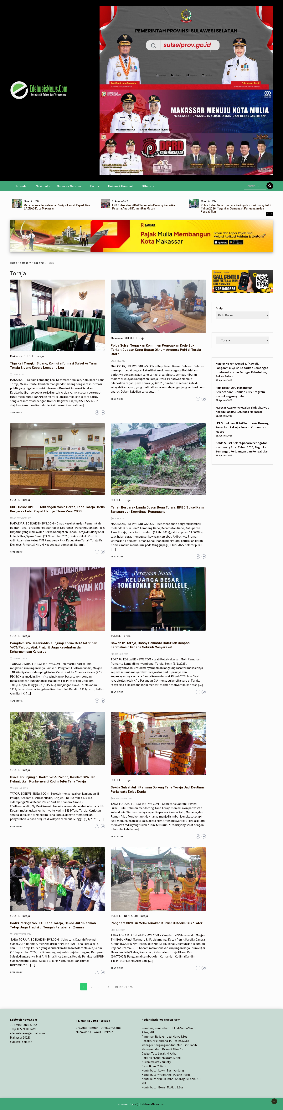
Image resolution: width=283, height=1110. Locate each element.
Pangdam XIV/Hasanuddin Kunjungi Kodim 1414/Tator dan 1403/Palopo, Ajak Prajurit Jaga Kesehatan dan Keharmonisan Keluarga (53, 647)
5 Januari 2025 (20, 788)
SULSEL (29, 356)
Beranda (21, 186)
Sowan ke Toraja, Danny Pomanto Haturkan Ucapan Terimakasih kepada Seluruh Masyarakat (150, 645)
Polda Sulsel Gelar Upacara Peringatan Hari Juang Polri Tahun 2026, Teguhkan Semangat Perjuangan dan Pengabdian (147, 208)
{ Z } (135, 1104)
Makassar (16, 356)
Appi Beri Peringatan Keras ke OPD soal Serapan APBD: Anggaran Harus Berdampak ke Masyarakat (235, 207)
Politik (94, 186)
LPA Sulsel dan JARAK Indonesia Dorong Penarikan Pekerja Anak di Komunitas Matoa (56, 207)
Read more (16, 412)
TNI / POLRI (130, 916)
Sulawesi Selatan (69, 186)
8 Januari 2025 (120, 654)
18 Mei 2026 (17, 374)
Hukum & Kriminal (120, 186)
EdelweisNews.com (152, 1104)
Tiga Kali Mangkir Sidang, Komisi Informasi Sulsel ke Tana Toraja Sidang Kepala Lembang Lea (53, 365)
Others (146, 186)
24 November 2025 (21, 518)
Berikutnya (124, 987)
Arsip (219, 308)
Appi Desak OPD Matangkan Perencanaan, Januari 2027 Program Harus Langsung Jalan (240, 392)
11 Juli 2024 (119, 929)
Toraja (39, 356)
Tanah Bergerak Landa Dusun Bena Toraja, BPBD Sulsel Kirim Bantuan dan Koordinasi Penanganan (157, 509)
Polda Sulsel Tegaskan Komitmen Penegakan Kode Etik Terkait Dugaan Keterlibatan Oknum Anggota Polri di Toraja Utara (156, 349)
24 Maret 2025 (19, 658)
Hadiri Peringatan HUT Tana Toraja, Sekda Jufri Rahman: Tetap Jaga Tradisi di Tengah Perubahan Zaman (53, 925)
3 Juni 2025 (118, 518)
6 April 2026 (119, 360)
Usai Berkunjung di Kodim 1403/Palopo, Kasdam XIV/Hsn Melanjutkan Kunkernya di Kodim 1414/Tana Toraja (52, 779)
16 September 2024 (122, 798)
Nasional (42, 186)
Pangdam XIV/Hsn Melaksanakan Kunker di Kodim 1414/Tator (157, 923)
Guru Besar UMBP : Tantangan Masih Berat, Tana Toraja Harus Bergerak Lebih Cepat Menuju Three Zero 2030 (57, 509)
